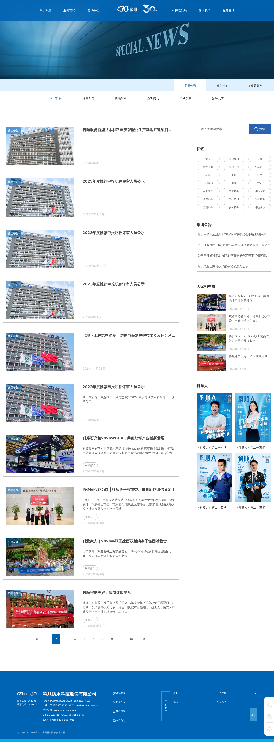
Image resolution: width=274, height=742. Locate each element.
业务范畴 (69, 10)
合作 (259, 159)
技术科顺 (234, 191)
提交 (253, 714)
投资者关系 (255, 85)
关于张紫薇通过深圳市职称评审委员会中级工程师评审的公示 (233, 234)
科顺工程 (234, 167)
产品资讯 (234, 199)
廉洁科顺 (208, 207)
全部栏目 (56, 98)
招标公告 (218, 98)
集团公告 (186, 98)
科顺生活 (121, 98)
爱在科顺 (208, 199)
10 (131, 639)
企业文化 (208, 191)
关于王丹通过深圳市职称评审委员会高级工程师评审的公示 (233, 256)
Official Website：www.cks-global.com (63, 714)
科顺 (208, 175)
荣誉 (208, 159)
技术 (259, 183)
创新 (234, 183)
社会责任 (260, 167)
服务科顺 (234, 207)
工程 (234, 175)
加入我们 (205, 10)
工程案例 (208, 183)
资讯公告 (190, 85)
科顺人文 (260, 191)
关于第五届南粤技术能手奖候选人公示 (222, 266)
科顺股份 (260, 207)
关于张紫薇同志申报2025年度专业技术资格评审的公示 (233, 245)
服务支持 (228, 10)
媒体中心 (223, 85)
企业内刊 (153, 98)
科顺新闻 (88, 98)
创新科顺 (260, 199)
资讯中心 (93, 10)
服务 (259, 175)
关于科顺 (45, 10)
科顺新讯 (234, 159)
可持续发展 (179, 10)
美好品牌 (208, 167)
